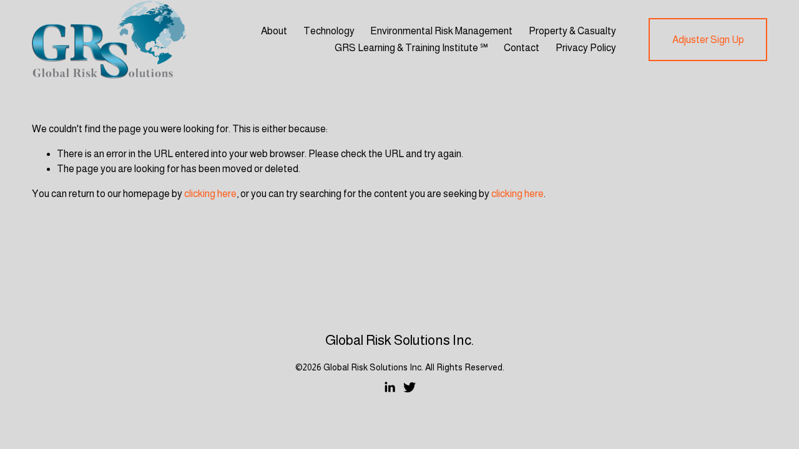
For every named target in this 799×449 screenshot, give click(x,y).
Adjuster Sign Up (708, 39)
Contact (521, 47)
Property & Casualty (572, 31)
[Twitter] (409, 387)
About (274, 31)
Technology (329, 31)
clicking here (210, 193)
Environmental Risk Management (441, 31)
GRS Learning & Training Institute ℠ (411, 47)
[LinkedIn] (389, 387)
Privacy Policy (586, 47)
